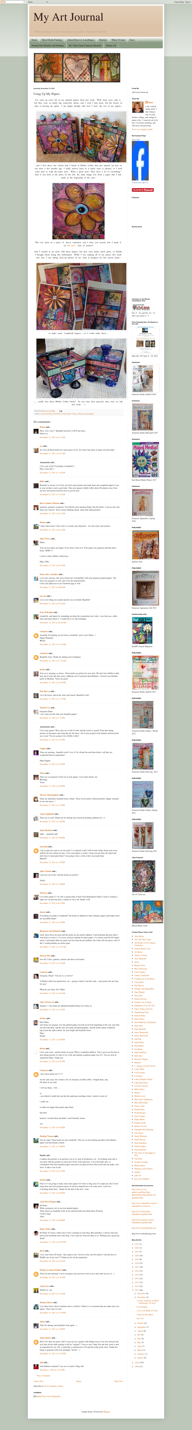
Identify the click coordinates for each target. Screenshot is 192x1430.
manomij (44, 846)
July (139, 1334)
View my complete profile (142, 129)
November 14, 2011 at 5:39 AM (52, 1277)
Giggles (43, 748)
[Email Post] (60, 411)
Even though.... (143, 1306)
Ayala (136, 962)
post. (74, 245)
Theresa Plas (45, 955)
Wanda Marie (139, 1165)
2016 (137, 1270)
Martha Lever (139, 1096)
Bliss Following (140, 968)
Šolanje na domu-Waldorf (51, 1269)
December (141, 1293)
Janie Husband (46, 830)
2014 (137, 1278)
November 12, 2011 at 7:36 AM (52, 472)
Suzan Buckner (140, 1149)
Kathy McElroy (140, 1052)
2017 (137, 1267)
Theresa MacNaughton (49, 794)
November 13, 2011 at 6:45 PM (52, 1127)
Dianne (43, 522)
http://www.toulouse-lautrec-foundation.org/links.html (143, 1221)
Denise (43, 426)
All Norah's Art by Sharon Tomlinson (144, 944)
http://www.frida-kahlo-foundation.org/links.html (142, 1213)
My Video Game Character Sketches (85, 45)
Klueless (137, 1062)
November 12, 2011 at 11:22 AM (53, 660)
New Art (140, 1318)
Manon (137, 1092)
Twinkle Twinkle (141, 1162)
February (141, 1354)
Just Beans (138, 1049)
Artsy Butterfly (140, 958)
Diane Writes (45, 1228)
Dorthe (43, 1018)
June (139, 1338)
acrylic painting (46, 414)
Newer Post (38, 1381)
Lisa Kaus (138, 1076)
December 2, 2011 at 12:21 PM (52, 1369)
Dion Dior (138, 995)
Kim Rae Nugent (141, 1059)
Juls (41, 1362)
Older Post (118, 1381)
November (141, 1297)
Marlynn (43, 892)
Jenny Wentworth (141, 1032)
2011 (137, 1290)
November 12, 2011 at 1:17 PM (52, 717)
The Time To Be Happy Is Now (144, 1154)
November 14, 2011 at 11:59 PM (53, 1312)
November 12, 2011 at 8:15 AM (52, 513)
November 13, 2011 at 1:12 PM (52, 1009)
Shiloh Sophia (140, 1146)
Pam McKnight (46, 612)
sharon (43, 911)
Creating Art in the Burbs (144, 978)
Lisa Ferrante (139, 1072)
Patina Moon (139, 1119)
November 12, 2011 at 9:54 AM (52, 603)
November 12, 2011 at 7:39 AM (52, 494)
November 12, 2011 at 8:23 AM (52, 529)
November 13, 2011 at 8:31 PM (52, 1171)
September (141, 1327)
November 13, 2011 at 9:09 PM (52, 1220)
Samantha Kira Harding (143, 1129)
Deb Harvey (45, 691)
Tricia (42, 773)
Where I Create (118, 39)
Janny (42, 1321)
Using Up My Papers (145, 1314)
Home (34, 39)
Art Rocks (138, 952)
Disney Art (111, 45)
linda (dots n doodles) (49, 574)
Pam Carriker (139, 1116)
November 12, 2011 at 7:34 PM (52, 862)
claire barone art (47, 1001)
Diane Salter (136, 140)
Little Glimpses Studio (143, 1079)
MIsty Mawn (139, 1089)
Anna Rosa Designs (48, 1201)
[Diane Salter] (140, 179)
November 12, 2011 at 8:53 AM (52, 565)
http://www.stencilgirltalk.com (144, 1228)
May (139, 1342)
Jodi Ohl (137, 1039)
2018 (137, 1263)
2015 (137, 1274)
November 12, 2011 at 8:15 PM (52, 903)
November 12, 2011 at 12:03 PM (53, 682)
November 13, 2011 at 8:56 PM (52, 1193)
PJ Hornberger (140, 1112)
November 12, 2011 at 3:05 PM (52, 786)
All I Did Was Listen (142, 939)
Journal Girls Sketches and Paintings (48, 45)
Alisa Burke (139, 936)
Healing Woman (47, 1136)
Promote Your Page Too (140, 182)
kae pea (43, 595)
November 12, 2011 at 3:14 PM (52, 805)
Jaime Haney (45, 1337)
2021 (137, 1251)
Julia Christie (45, 871)
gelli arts (137, 1175)
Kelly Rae (138, 1055)
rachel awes (44, 1286)
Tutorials (103, 39)
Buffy (42, 481)
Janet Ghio (138, 1025)
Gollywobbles (139, 1015)
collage (80, 414)
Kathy (42, 669)
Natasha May (139, 1109)
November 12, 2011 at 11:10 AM (53, 644)
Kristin (43, 1179)
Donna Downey (140, 998)
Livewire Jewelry (141, 1086)
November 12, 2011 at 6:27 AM (52, 453)
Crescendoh (139, 982)
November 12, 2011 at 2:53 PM (52, 739)
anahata (137, 1172)
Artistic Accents (140, 955)
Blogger (107, 1411)
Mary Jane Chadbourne (143, 1099)
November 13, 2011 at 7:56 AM (52, 993)
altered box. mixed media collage (65, 414)
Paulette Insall (140, 1122)
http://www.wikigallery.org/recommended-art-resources (144, 1204)
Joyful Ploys (139, 1042)
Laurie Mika (139, 1069)
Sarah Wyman (139, 1139)
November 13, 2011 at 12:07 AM (53, 946)
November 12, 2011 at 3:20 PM (52, 821)
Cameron (44, 971)
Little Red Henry (141, 1082)
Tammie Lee (45, 707)
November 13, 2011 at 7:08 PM (52, 1146)
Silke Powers (45, 538)
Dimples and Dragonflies (144, 988)
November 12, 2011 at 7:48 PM (52, 884)
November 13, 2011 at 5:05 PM (52, 1039)
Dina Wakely (139, 992)
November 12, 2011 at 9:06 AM (52, 587)
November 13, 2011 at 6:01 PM (52, 1061)
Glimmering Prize (141, 1012)
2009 (137, 1366)
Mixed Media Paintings (52, 39)
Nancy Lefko (139, 1106)
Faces (132, 39)
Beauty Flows (139, 965)
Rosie (42, 1250)
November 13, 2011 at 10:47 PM (53, 1242)
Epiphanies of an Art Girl (144, 1005)
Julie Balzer (139, 1045)
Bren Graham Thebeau (49, 503)
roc (41, 445)
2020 (137, 1255)
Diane (150, 102)
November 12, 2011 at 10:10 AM (53, 622)
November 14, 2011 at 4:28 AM (52, 1261)
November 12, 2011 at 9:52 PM (52, 922)
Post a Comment (43, 1375)
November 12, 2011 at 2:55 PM (52, 764)
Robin (42, 1048)
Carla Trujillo (139, 972)
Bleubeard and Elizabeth (50, 930)
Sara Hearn (138, 1133)
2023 (137, 1244)
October (140, 1323)
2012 (137, 1286)
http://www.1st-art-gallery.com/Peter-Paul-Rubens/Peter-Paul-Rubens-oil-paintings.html (144, 1193)
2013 (137, 1282)
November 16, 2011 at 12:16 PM (53, 1353)
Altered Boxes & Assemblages (80, 39)
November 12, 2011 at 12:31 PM (53, 698)
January (140, 1357)
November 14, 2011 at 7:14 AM (52, 1293)
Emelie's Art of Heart (143, 1002)
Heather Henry (46, 1302)
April (139, 1346)
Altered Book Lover (142, 948)
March (140, 1350)
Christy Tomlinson (141, 975)
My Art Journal (68, 16)
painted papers (89, 414)
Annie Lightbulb (47, 813)
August (140, 1330)
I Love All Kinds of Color (147, 1310)
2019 (137, 1259)
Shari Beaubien (140, 1143)
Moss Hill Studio (141, 1102)
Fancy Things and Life (143, 1008)
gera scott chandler (141, 1178)
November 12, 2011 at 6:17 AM (52, 437)
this (68, 245)
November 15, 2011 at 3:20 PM (52, 1329)
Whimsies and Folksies (143, 1168)
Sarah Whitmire (140, 1136)
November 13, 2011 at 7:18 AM (52, 963)
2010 (137, 1362)
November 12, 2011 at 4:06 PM (52, 837)
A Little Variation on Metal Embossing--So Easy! (148, 1301)
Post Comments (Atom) (53, 1386)
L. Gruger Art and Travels (144, 1066)
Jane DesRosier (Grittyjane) (145, 1022)
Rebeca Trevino (140, 1126)
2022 (137, 1247)
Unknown (44, 631)
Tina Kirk (138, 1158)
